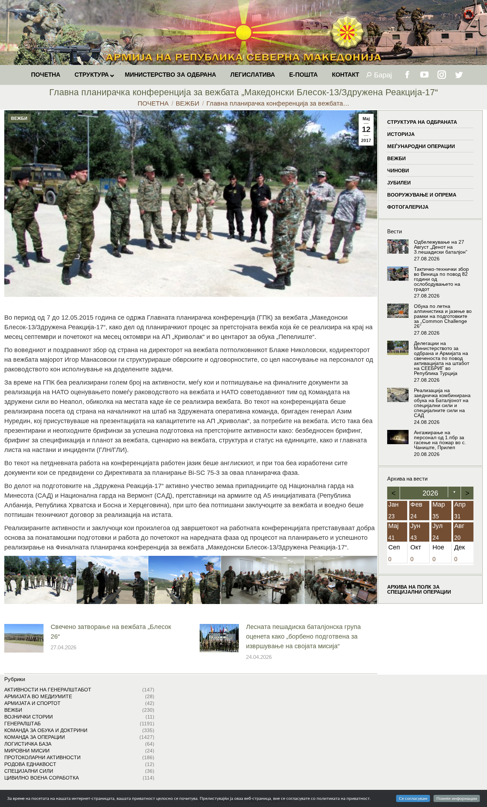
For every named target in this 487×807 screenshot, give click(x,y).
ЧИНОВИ (398, 170)
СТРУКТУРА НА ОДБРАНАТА (422, 122)
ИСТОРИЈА (401, 134)
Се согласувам (413, 798)
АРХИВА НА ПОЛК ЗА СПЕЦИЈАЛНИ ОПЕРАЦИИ (419, 589)
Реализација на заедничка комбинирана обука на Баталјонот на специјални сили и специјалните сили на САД (442, 403)
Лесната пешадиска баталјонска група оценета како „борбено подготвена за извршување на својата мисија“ (303, 636)
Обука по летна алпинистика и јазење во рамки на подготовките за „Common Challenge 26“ (443, 316)
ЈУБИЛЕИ (399, 182)
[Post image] (23, 638)
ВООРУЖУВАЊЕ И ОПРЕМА (421, 194)
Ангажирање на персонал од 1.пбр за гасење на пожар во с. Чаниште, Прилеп (440, 440)
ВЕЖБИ (19, 118)
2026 (430, 493)
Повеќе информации (456, 798)
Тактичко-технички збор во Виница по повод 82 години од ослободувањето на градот (441, 279)
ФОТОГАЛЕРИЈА (408, 206)
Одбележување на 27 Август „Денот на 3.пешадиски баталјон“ (440, 246)
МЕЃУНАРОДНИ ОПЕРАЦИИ (421, 146)
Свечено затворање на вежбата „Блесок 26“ (111, 631)
